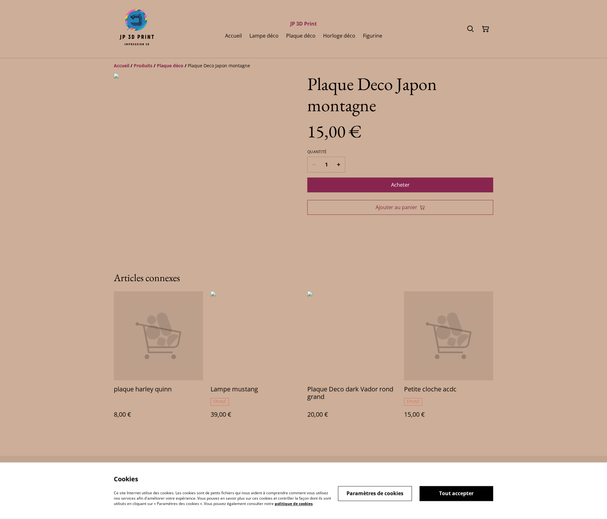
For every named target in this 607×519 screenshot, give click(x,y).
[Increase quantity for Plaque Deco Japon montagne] (338, 164)
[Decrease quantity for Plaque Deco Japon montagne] (313, 164)
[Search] (470, 29)
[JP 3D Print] (136, 28)
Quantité (317, 152)
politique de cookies (294, 503)
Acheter (400, 184)
